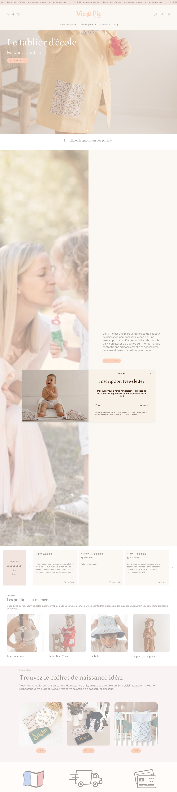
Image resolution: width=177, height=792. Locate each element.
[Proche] (150, 373)
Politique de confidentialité (136, 412)
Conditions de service (108, 414)
